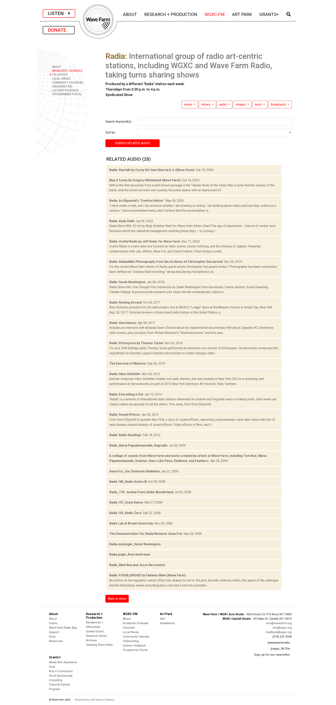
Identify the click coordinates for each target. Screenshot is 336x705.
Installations (167, 623)
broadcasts (279, 104)
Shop (52, 636)
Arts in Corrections (61, 671)
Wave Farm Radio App (63, 627)
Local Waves (131, 632)
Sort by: (110, 132)
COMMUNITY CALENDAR (67, 82)
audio (223, 104)
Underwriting (131, 641)
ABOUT (130, 14)
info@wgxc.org (282, 627)
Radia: (116, 56)
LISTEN (58, 13)
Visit (162, 618)
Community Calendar (136, 636)
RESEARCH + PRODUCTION (171, 14)
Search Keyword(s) (118, 121)
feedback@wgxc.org (279, 632)
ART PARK (242, 14)
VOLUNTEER (58, 74)
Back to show (117, 598)
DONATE (59, 30)
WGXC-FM (214, 14)
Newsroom (56, 641)
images (241, 104)
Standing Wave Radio (99, 645)
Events (53, 623)
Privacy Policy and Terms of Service (94, 699)
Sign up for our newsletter (272, 654)
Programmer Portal (135, 650)
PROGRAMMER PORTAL (66, 94)
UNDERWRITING (61, 86)
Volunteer (129, 627)
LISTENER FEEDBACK (65, 90)
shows (206, 104)
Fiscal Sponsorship (61, 675)
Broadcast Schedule (135, 623)
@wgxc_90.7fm (280, 648)
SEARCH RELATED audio (132, 143)
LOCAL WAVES (61, 78)
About (53, 618)
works (188, 104)
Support (54, 632)
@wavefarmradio (278, 642)
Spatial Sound (94, 631)
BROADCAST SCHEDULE (67, 70)
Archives (91, 640)
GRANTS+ (269, 14)
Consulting (55, 680)
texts (258, 104)
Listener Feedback (134, 645)
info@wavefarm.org (279, 623)
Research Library (96, 636)
